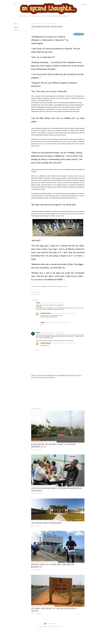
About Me (27, 16)
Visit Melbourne (65, 286)
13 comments (38, 613)
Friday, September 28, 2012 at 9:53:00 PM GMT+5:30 (63, 343)
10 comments (38, 525)
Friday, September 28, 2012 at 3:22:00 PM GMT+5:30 (53, 332)
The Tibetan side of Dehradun (46, 523)
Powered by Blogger (51, 623)
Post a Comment (39, 493)
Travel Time (17, 30)
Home (21, 16)
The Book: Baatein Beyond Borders (57, 16)
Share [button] (15, 23)
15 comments (38, 449)
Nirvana (38, 332)
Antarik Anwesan (46, 313)
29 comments (38, 569)
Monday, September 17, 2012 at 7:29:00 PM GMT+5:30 (63, 313)
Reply (37, 329)
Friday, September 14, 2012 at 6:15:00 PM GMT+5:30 (52, 302)
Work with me (36, 16)
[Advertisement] (57, 393)
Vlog (43, 16)
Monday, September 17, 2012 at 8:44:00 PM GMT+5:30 (57, 322)
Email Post (37, 292)
